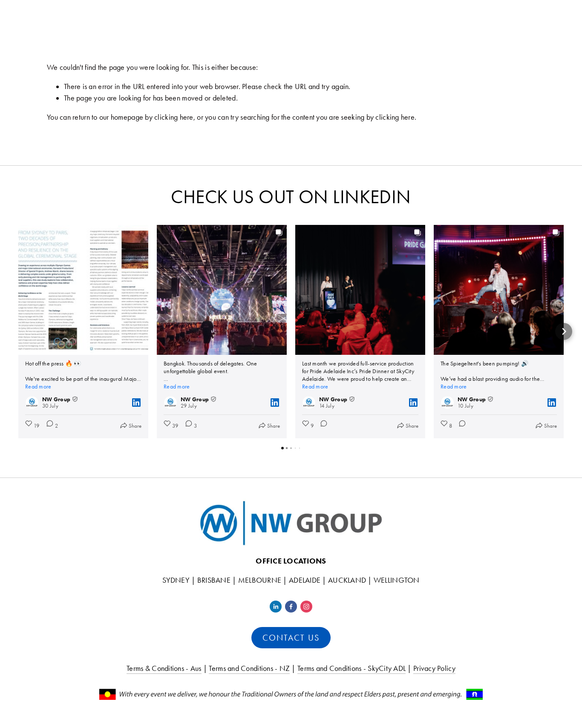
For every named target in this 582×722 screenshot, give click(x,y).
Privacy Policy (434, 668)
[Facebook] (291, 607)
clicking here (173, 117)
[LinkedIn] (276, 607)
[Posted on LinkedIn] (136, 402)
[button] (18, 331)
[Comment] (321, 425)
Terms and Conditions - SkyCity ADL (351, 668)
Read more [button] (38, 386)
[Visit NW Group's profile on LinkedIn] (33, 402)
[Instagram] (306, 607)
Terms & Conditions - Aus (164, 668)
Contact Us (291, 638)
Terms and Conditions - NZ (249, 668)
